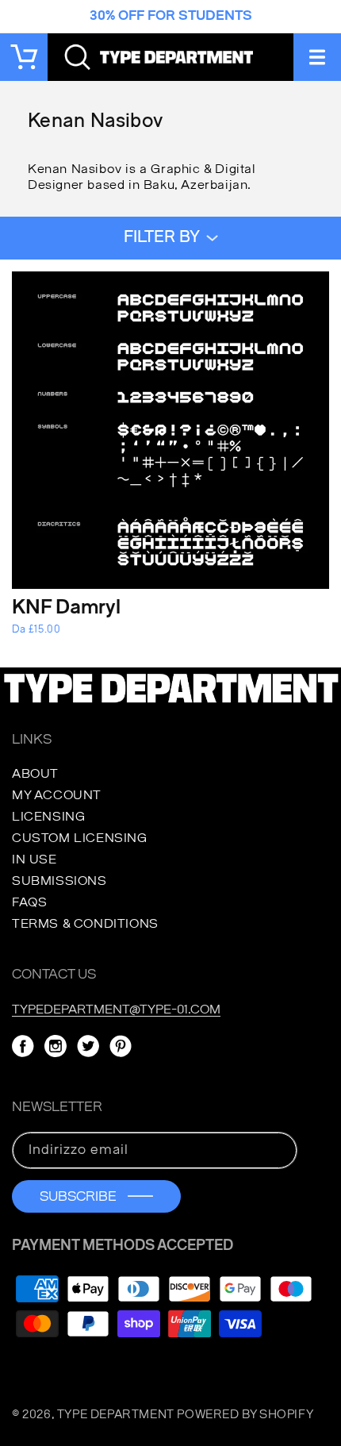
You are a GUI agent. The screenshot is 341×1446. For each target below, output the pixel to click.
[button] (317, 57)
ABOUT (35, 774)
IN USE (34, 859)
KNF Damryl (66, 608)
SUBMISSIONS (59, 881)
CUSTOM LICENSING (80, 838)
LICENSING (48, 817)
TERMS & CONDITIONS (85, 924)
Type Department (115, 1414)
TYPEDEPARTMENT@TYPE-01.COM (116, 1009)
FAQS (29, 902)
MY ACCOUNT (57, 795)
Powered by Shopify (245, 1414)
